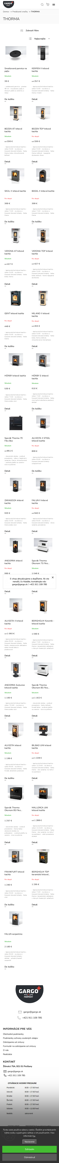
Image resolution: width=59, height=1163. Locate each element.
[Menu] (54, 4)
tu (34, 1136)
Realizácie (7, 1054)
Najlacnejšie (39, 38)
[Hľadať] (42, 4)
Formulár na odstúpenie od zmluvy (19, 1046)
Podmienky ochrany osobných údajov (20, 1038)
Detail (34, 99)
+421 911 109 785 (32, 1017)
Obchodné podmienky (13, 1034)
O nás (6, 1050)
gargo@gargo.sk (32, 1011)
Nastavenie (29, 1142)
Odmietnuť (29, 1157)
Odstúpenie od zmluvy (13, 1042)
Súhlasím (29, 1149)
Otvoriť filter (29, 30)
